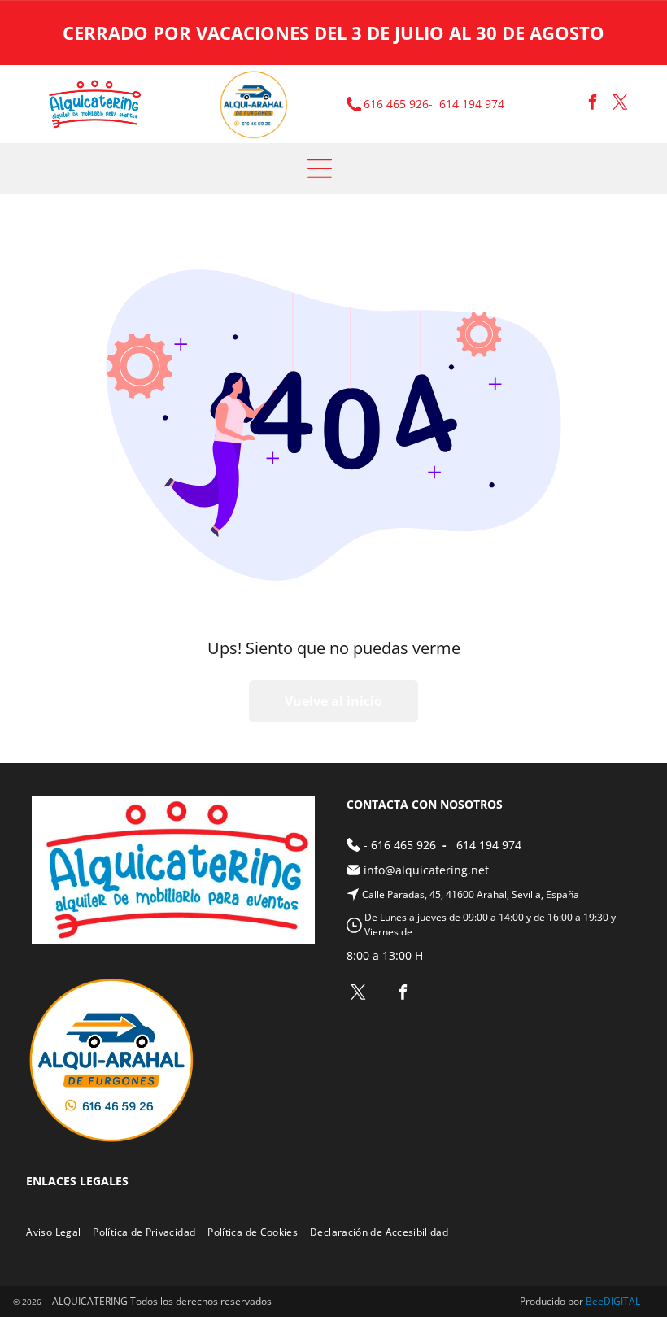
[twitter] (620, 104)
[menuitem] (59, 1232)
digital (622, 1301)
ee (598, 1301)
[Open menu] (319, 168)
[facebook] (592, 104)
